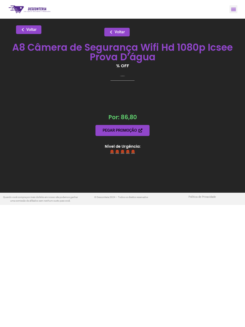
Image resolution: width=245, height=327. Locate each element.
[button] (233, 9)
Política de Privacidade (202, 196)
